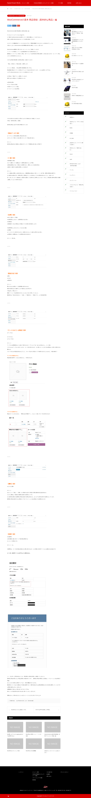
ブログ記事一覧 (49, 772)
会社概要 (48, 774)
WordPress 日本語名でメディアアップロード (77, 80)
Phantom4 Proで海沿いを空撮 (78, 72)
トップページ (21, 772)
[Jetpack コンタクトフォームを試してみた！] (52, 743)
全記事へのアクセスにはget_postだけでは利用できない (15, 735)
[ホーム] (7, 6)
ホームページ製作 (25, 3)
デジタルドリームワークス (48, 796)
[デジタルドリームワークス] (45, 787)
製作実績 (69, 3)
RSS (8, 796)
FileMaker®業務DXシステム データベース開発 (43, 3)
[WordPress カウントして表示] (15, 743)
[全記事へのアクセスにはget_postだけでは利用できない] (15, 727)
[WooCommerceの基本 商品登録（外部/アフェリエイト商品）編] (52, 727)
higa (14, 700)
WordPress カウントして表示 (13, 750)
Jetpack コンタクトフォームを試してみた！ (52, 751)
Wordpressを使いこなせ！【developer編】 (16, 15)
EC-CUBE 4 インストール (77, 55)
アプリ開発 (60, 3)
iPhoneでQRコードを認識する (78, 64)
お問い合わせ (78, 3)
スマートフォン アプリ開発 (37, 777)
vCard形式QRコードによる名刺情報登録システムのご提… (77, 41)
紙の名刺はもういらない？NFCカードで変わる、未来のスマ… (77, 33)
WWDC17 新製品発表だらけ (78, 95)
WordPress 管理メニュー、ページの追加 (33, 735)
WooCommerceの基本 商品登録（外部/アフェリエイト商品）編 (52, 735)
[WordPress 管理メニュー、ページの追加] (34, 727)
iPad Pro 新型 (75, 87)
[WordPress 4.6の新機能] (34, 743)
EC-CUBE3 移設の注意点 (77, 103)
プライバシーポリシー (64, 772)
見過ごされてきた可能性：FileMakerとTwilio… (77, 48)
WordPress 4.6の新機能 (31, 750)
